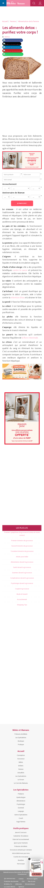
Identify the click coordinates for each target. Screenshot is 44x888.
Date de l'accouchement (21, 839)
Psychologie (21, 804)
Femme (13, 21)
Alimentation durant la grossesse (22, 562)
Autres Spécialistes (20, 814)
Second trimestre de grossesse (22, 546)
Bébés (21, 762)
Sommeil (21, 807)
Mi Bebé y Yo (8, 884)
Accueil (5, 21)
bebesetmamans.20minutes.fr (12, 872)
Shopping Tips (22, 604)
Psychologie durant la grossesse (22, 583)
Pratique (21, 744)
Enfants (20, 765)
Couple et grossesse (22, 588)
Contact (21, 879)
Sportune (21, 887)
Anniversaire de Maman (13, 192)
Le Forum (21, 779)
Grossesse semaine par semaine (21, 849)
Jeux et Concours (21, 832)
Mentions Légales (32, 879)
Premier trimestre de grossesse (22, 540)
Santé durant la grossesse (22, 567)
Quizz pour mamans (21, 843)
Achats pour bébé (22, 556)
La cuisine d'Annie (9, 887)
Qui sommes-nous (9, 878)
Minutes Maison (30, 884)
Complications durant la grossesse (22, 578)
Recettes (21, 860)
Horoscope (21, 863)
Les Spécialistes (20, 737)
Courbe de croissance (20, 856)
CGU (23, 881)
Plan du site (31, 881)
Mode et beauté (22, 594)
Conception (21, 755)
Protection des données (11, 881)
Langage (21, 811)
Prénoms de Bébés (21, 734)
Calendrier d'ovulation (20, 836)
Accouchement (9, 184)
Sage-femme (20, 821)
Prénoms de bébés (20, 846)
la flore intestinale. (30, 338)
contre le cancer (20, 270)
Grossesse (20, 758)
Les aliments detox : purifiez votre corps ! (20, 30)
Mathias (7, 36)
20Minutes (18, 884)
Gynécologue (20, 797)
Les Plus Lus (22, 528)
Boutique (21, 741)
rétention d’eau (18, 297)
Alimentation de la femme (28, 21)
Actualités (20, 772)
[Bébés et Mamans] (17, 3)
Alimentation (21, 800)
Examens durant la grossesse (22, 572)
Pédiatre (21, 794)
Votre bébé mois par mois (21, 853)
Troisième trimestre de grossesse (22, 551)
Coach (21, 818)
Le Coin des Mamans (21, 783)
